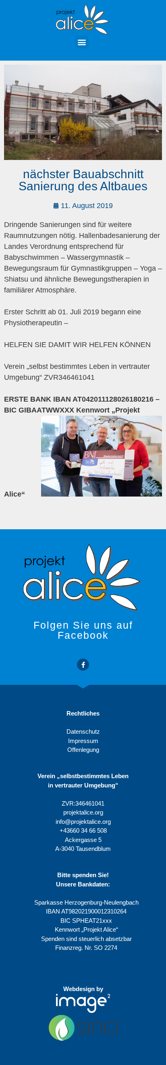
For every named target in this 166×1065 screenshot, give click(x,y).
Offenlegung (83, 749)
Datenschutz (83, 731)
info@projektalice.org (83, 821)
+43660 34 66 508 (83, 830)
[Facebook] (83, 665)
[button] (82, 41)
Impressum (83, 740)
